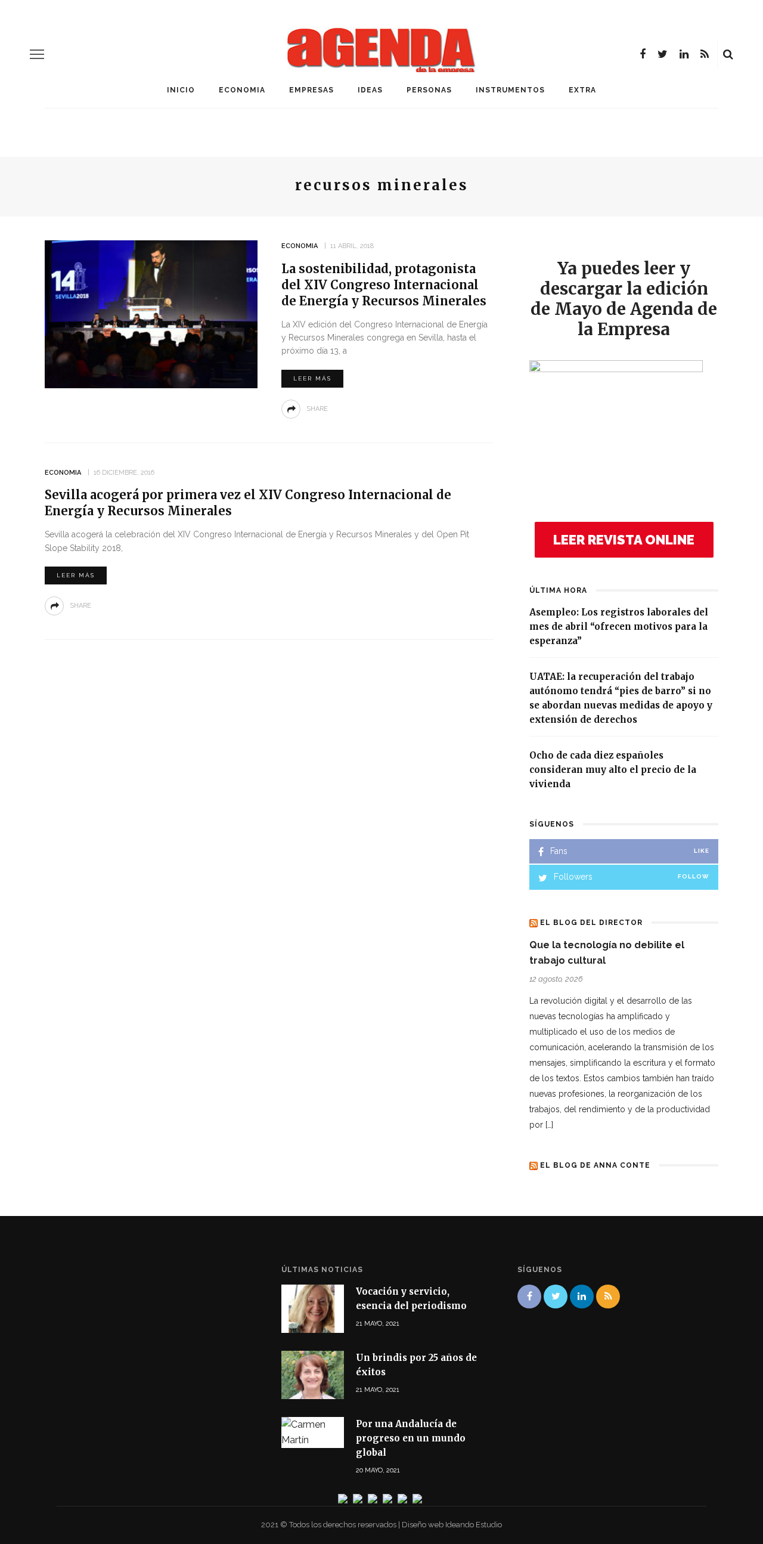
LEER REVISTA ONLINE (623, 539)
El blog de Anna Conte (595, 1165)
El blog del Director (591, 922)
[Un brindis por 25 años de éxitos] (312, 1374)
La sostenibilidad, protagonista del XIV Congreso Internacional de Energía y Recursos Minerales (383, 284)
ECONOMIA (242, 90)
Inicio (181, 90)
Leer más (312, 378)
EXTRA (582, 90)
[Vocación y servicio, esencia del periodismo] (312, 1307)
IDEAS (370, 90)
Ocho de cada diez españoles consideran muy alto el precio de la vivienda (612, 770)
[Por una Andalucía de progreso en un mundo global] (312, 1431)
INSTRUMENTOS (510, 90)
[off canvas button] (37, 54)
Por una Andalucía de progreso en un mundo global (411, 1438)
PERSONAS (429, 90)
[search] (728, 54)
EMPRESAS (311, 90)
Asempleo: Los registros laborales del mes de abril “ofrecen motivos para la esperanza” (618, 626)
